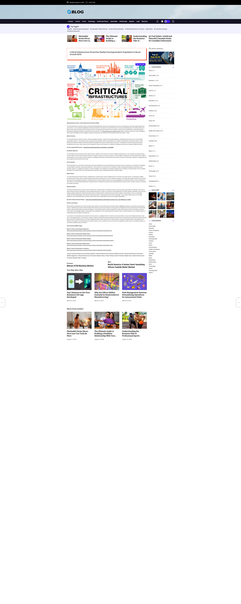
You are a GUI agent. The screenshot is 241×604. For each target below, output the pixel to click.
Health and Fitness (102, 21)
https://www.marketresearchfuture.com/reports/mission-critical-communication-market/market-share (90, 245)
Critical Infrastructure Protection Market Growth (109, 253)
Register (131, 21)
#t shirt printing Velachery (116, 29)
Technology (91, 21)
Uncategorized (153, 181)
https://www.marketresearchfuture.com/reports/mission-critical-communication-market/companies (89, 250)
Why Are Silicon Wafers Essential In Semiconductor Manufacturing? (106, 294)
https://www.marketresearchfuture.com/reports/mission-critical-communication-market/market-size (89, 230)
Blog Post (145, 21)
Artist (150, 70)
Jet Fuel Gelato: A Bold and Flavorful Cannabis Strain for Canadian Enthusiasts (160, 38)
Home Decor (152, 136)
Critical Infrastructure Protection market (111, 131)
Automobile (113, 21)
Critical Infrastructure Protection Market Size (118, 255)
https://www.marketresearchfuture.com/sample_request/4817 (98, 147)
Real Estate (152, 156)
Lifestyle (70, 21)
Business (151, 80)
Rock (150, 166)
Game (150, 121)
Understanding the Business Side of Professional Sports (131, 333)
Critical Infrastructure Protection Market (83, 253)
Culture (151, 90)
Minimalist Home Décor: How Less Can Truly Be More (85, 39)
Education (152, 100)
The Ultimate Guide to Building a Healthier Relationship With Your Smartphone (104, 334)
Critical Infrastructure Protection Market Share (91, 255)
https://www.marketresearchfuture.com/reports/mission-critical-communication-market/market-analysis (90, 240)
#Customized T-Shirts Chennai (99, 29)
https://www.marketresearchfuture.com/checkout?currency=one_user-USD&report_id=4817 (108, 199)
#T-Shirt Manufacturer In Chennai (135, 29)
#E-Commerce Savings (160, 29)
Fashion (77, 21)
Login (138, 21)
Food (150, 115)
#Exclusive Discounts (73, 31)
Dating (151, 95)
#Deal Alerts (149, 29)
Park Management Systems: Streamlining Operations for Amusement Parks (134, 294)
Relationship (123, 21)
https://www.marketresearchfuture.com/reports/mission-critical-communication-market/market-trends (90, 235)
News (150, 151)
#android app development (81, 29)
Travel (84, 21)
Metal (150, 146)
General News (153, 126)
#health (69, 29)
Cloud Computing (154, 85)
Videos (151, 186)
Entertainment (153, 105)
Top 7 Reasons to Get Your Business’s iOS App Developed (78, 294)
